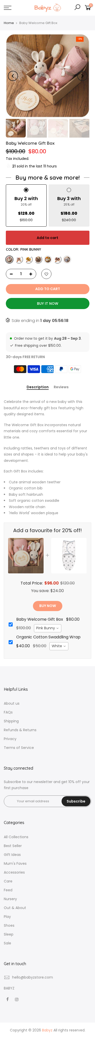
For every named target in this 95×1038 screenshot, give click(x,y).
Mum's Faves (15, 863)
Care (8, 881)
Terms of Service (19, 747)
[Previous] (13, 76)
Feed (8, 890)
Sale (7, 943)
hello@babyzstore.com (32, 977)
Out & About (15, 907)
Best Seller (13, 845)
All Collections (16, 836)
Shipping (11, 721)
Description (38, 387)
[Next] (82, 76)
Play (7, 916)
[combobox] (47, 628)
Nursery (10, 898)
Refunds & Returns (20, 729)
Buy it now (47, 303)
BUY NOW (47, 605)
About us (12, 703)
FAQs (8, 712)
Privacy (10, 738)
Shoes (9, 925)
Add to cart (47, 237)
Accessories (14, 872)
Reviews (61, 387)
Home (9, 22)
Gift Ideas (12, 854)
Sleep (8, 934)
